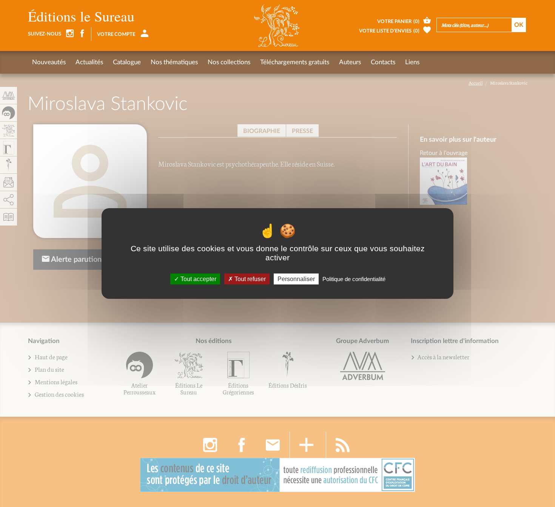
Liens (412, 62)
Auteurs (350, 62)
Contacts (383, 62)
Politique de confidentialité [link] (353, 279)
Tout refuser (249, 279)
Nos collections (229, 62)
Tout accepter (197, 279)
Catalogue (127, 62)
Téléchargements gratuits (294, 62)
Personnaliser (296, 279)
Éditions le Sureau (81, 16)
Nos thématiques (174, 62)
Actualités (89, 62)
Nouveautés (49, 62)
